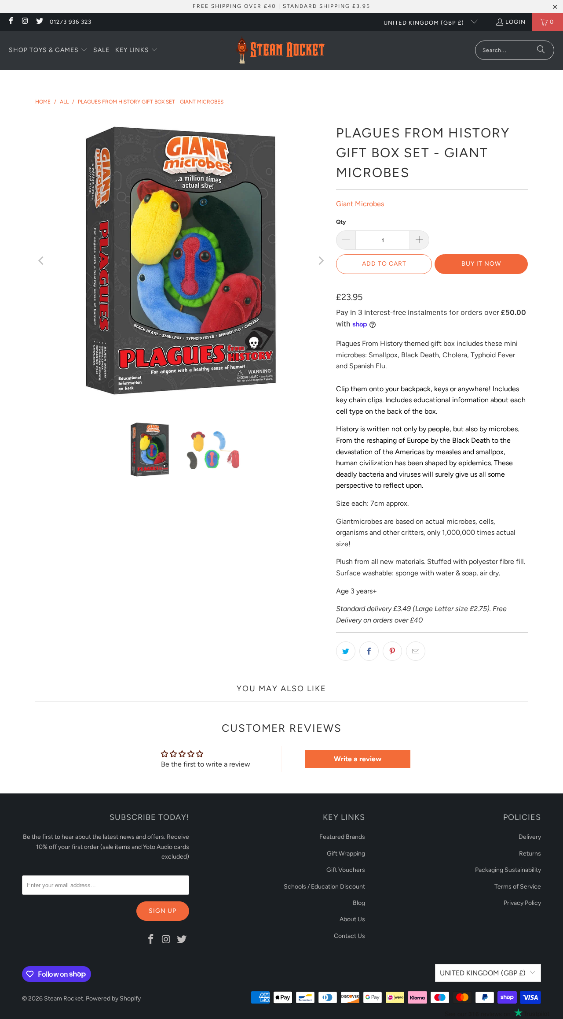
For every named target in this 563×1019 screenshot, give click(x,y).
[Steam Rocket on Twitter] (39, 22)
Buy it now (481, 263)
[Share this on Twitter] (345, 651)
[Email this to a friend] (415, 651)
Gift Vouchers (345, 870)
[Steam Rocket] (280, 50)
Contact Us (349, 936)
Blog (359, 903)
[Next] (321, 261)
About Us (352, 919)
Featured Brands (342, 837)
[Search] (541, 50)
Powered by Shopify (113, 998)
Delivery (530, 837)
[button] (48, 50)
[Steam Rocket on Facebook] (11, 22)
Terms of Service (517, 886)
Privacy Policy (522, 903)
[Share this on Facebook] (369, 651)
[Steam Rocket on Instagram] (25, 22)
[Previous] (42, 261)
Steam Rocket (63, 998)
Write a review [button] (357, 759)
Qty (341, 222)
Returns (530, 853)
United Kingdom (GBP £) (425, 22)
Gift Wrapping (346, 853)
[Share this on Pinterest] (392, 651)
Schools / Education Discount (324, 886)
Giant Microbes (360, 204)
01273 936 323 (70, 22)
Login (515, 22)
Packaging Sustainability (508, 870)
